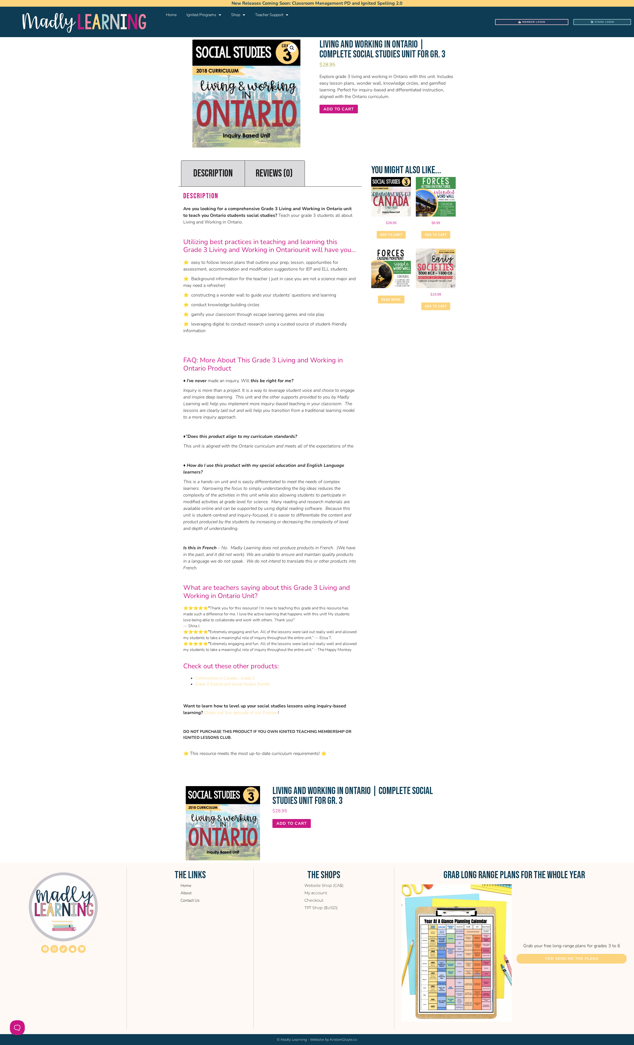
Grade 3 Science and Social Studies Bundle (232, 684)
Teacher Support (269, 15)
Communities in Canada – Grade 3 (225, 678)
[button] (292, 48)
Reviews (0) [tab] (274, 173)
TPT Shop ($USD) (321, 907)
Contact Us (190, 900)
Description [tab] (213, 173)
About (186, 893)
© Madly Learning (292, 1039)
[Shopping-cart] (82, 949)
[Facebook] (45, 949)
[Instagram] (54, 949)
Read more (391, 299)
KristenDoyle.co (343, 1039)
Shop (235, 15)
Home (171, 15)
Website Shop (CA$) (323, 885)
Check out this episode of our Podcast (241, 713)
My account (315, 893)
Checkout (313, 900)
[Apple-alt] (73, 949)
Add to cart (338, 109)
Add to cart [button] (391, 235)
